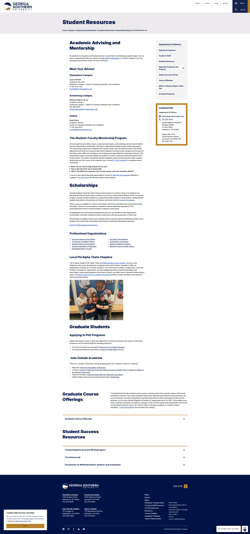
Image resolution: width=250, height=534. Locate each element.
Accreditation (173, 507)
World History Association (119, 242)
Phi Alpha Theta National (119, 239)
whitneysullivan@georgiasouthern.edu (84, 109)
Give (216, 3)
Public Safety (173, 502)
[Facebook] (63, 529)
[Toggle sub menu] (183, 68)
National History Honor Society (114, 263)
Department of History (124, 30)
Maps (147, 500)
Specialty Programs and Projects (168, 68)
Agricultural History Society (82, 249)
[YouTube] (84, 529)
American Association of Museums (93, 368)
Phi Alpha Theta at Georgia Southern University (92, 275)
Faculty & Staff (165, 56)
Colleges (71, 30)
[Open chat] (245, 529)
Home (64, 30)
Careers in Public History (109, 350)
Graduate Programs (167, 94)
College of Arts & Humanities (86, 30)
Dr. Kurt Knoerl (84, 177)
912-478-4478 (167, 119)
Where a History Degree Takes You (171, 87)
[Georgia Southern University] (17, 6)
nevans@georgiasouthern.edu (81, 130)
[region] (25, 520)
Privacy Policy (29, 519)
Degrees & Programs (167, 50)
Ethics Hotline (173, 514)
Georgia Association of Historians (84, 246)
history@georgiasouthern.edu (173, 116)
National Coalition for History (120, 244)
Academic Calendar (152, 516)
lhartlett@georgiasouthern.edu (81, 89)
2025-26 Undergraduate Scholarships (83, 225)
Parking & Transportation (154, 503)
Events (147, 497)
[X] (74, 529)
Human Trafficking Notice (177, 519)
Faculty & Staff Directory (154, 505)
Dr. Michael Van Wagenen (120, 175)
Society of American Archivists (91, 370)
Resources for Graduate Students (112, 347)
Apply (198, 3)
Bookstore (149, 511)
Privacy (171, 516)
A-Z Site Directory (152, 508)
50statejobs (115, 377)
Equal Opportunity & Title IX (177, 505)
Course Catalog (151, 513)
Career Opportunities (153, 519)
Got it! (25, 526)
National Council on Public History (122, 246)
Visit (207, 3)
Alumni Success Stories (168, 75)
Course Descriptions (126, 407)
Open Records (173, 512)
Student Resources (166, 61)
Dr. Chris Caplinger (120, 160)
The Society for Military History (83, 242)
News (147, 495)
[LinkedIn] (79, 529)
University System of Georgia (178, 509)
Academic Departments (106, 30)
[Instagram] (69, 529)
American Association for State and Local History (105, 375)
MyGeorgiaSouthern (112, 58)
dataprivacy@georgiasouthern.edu (19, 521)
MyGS (225, 3)
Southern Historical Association (83, 244)
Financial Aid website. (127, 200)
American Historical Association (83, 239)
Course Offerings (166, 80)
